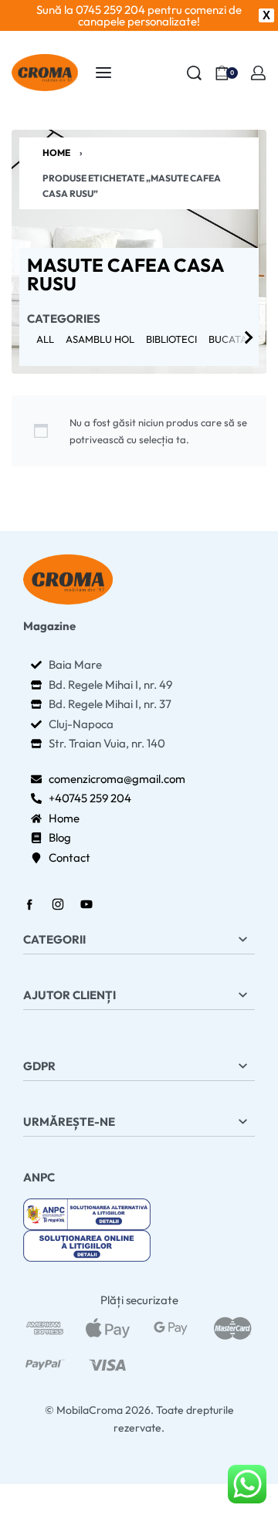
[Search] (194, 73)
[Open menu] (103, 72)
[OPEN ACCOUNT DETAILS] (258, 73)
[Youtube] (86, 904)
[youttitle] (87, 1212)
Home (56, 152)
